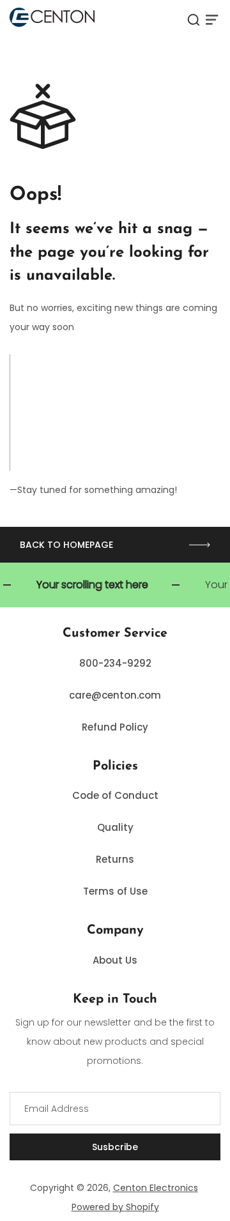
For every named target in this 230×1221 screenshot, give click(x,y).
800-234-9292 (115, 663)
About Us (115, 960)
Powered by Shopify (115, 1207)
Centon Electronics (155, 1187)
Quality (115, 827)
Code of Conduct (115, 795)
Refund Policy (115, 727)
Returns (115, 859)
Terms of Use (115, 891)
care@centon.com (115, 695)
